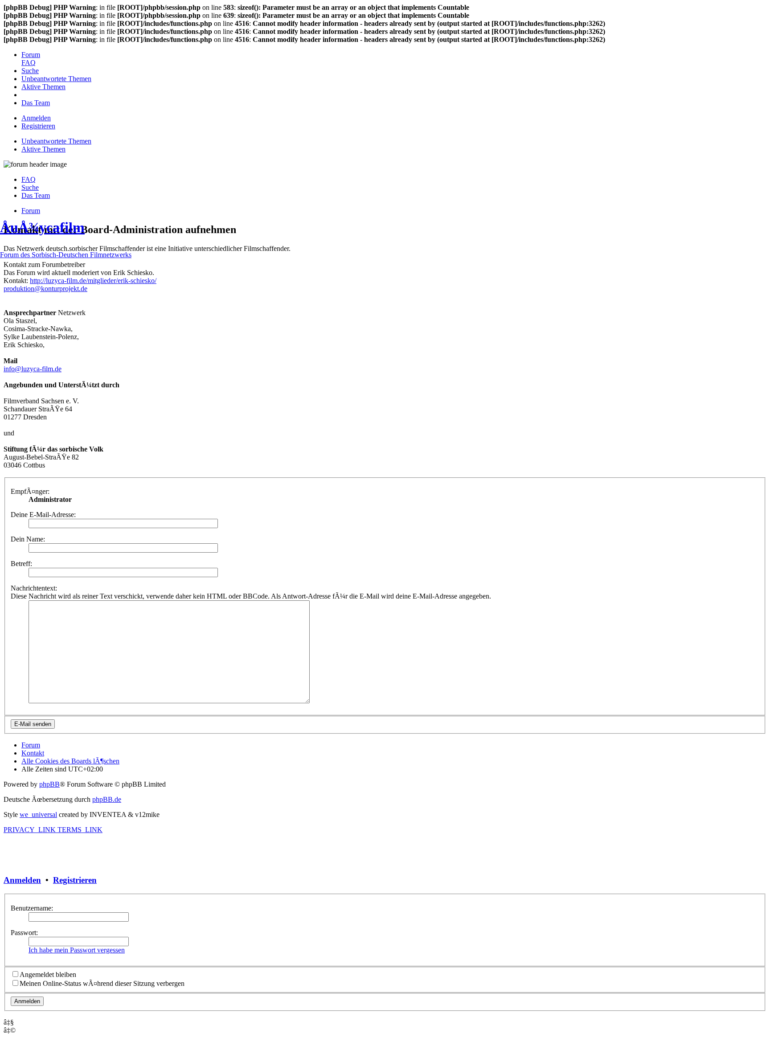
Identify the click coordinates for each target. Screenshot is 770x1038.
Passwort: (24, 932)
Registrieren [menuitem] (38, 126)
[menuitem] (30, 54)
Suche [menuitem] (30, 187)
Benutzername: (32, 908)
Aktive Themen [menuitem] (43, 149)
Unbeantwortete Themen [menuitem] (56, 141)
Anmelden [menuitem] (36, 118)
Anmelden (22, 880)
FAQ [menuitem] (28, 179)
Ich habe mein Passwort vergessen (77, 950)
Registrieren (75, 880)
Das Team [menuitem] (35, 195)
